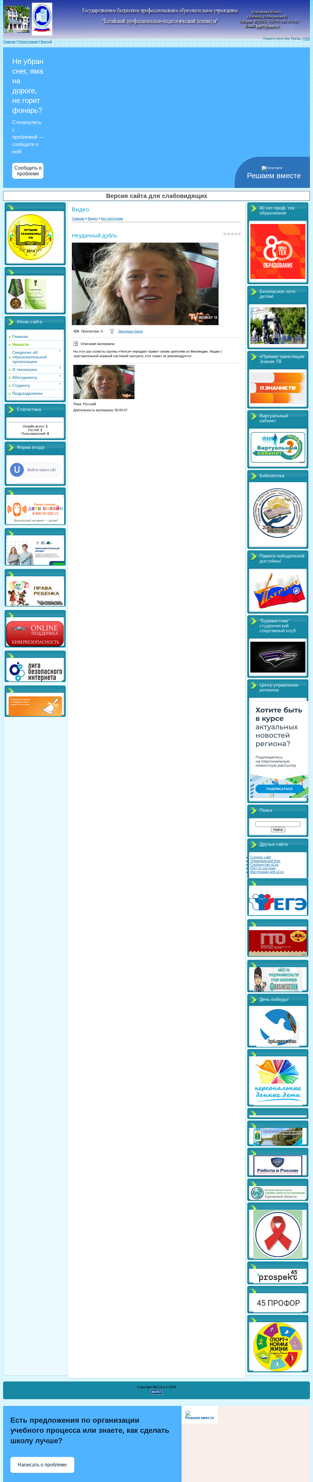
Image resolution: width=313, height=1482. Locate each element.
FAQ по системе (263, 868)
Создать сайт (260, 857)
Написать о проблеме (42, 1464)
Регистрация (28, 41)
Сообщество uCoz (264, 864)
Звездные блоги (130, 331)
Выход (46, 41)
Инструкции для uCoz (267, 872)
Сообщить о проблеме (28, 170)
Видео (93, 218)
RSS (306, 38)
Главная (9, 41)
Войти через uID (42, 470)
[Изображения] (103, 382)
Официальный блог (265, 861)
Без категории (112, 218)
